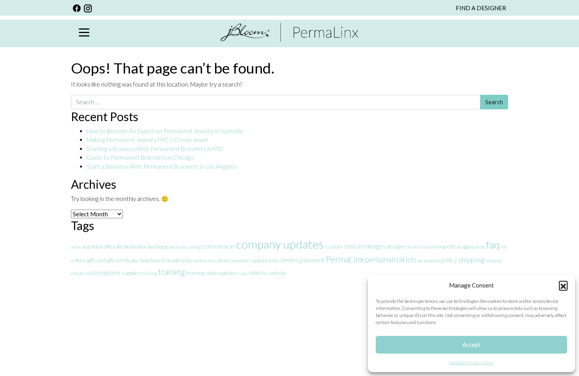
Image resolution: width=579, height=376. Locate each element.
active (76, 246)
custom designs (364, 246)
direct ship (418, 246)
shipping (471, 259)
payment (312, 260)
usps (243, 273)
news (223, 260)
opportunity (265, 260)
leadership (179, 260)
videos (258, 272)
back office (104, 246)
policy (449, 260)
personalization (390, 259)
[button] (563, 285)
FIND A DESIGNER (481, 7)
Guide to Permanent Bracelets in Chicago (140, 157)
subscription (103, 272)
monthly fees (204, 260)
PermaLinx (345, 259)
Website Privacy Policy (471, 362)
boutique (158, 246)
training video (202, 272)
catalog (195, 246)
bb (119, 246)
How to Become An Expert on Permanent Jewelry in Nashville (166, 131)
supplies (131, 272)
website (277, 272)
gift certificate (122, 260)
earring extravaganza (453, 246)
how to (158, 260)
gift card (96, 260)
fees (81, 260)
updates (228, 272)
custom (333, 246)
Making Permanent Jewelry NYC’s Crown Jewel (147, 139)
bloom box (135, 246)
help (144, 260)
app (86, 246)
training (171, 271)
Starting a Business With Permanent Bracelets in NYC (155, 148)
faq (492, 245)
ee (482, 246)
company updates (280, 244)
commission (218, 246)
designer (397, 246)
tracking (149, 273)
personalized (428, 260)
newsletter (241, 260)
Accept (471, 344)
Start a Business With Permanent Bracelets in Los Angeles (162, 166)
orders (289, 260)
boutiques (178, 246)
